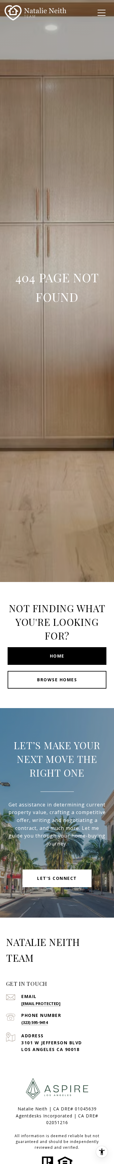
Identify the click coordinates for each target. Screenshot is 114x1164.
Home (57, 656)
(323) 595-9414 (34, 1022)
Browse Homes (57, 680)
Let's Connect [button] (57, 878)
